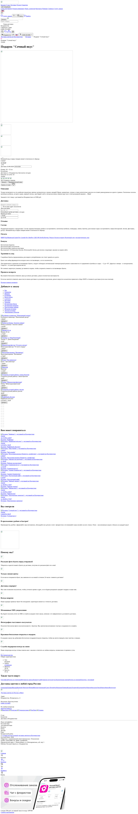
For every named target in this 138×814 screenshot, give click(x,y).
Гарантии (25, 5)
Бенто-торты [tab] (9, 297)
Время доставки (6, 213)
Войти (21, 16)
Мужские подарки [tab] (10, 309)
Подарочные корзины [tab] (11, 305)
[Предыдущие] (1, 406)
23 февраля (8, 665)
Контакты (39, 8)
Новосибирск (104, 687)
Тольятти (75, 687)
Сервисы (51, 8)
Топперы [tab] (7, 302)
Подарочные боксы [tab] (11, 304)
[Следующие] (2, 157)
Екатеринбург (82, 687)
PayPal (42, 237)
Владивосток (7, 35)
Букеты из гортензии (14, 680)
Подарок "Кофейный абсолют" (11, 445)
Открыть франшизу (18, 8)
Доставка (13, 5)
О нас (8, 5)
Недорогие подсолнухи (48, 680)
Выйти (28, 16)
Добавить (4, 321)
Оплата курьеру (59, 237)
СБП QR (37, 237)
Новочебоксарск (91, 687)
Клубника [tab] (8, 295)
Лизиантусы (37, 680)
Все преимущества (7, 655)
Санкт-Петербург (50, 687)
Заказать (4, 182)
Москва (14, 687)
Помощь (45, 8)
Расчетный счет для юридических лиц (77, 237)
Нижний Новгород (23, 687)
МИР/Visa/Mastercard (7, 237)
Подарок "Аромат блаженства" (11, 473)
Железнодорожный (39, 687)
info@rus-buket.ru (6, 708)
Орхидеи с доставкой (87, 680)
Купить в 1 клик (6, 185)
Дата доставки (5, 208)
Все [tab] (6, 290)
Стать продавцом (6, 8)
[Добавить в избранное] (13, 184)
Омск (98, 687)
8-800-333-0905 (5, 703)
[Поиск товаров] (2, 31)
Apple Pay (17, 237)
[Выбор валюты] (2, 13)
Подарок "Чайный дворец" (9, 484)
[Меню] (12, 32)
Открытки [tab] (8, 292)
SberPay (31, 237)
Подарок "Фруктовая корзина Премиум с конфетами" (18, 456)
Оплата (19, 5)
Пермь (31, 687)
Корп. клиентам (30, 8)
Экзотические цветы (62, 680)
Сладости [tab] (8, 299)
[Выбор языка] (3, 11)
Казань (69, 687)
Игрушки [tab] (8, 300)
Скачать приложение (7, 812)
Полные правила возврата (9, 282)
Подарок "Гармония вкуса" (9, 467)
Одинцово (4, 687)
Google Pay (24, 237)
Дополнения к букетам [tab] (12, 312)
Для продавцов (6, 7)
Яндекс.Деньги (49, 237)
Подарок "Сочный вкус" (9, 514)
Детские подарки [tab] (10, 310)
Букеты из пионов (74, 680)
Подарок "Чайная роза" (8, 491)
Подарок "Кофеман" (7, 437)
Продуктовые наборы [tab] (11, 307)
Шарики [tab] (7, 294)
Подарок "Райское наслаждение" (11, 462)
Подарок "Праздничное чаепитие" (12, 499)
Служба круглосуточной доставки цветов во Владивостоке (21, 735)
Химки (9, 687)
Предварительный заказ (15, 182)
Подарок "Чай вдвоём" (8, 451)
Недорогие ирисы (27, 680)
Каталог (3, 5)
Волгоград (112, 687)
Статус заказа (58, 8)
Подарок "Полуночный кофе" (10, 478)
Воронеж (59, 687)
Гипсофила (4, 680)
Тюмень (64, 687)
